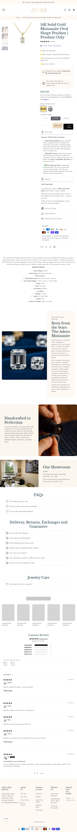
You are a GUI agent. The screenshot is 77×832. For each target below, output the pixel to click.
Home (18, 17)
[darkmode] (73, 10)
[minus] (42, 126)
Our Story (23, 794)
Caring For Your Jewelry (54, 807)
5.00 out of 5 (43, 639)
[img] (7, 680)
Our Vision (24, 797)
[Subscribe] (73, 798)
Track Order (39, 810)
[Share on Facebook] (46, 247)
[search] (65, 10)
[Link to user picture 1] (7, 694)
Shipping (54, 95)
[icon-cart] (69, 10)
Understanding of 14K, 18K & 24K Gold (55, 801)
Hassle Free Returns (39, 801)
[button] (44, 41)
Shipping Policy (38, 806)
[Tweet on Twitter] (50, 247)
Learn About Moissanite (54, 795)
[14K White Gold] (50, 109)
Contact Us (39, 794)
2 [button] (37, 773)
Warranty (38, 797)
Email (68, 798)
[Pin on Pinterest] (54, 247)
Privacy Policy (25, 800)
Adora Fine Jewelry (41, 827)
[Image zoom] (23, 36)
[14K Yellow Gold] (43, 109)
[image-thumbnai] (5, 23)
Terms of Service (23, 804)
